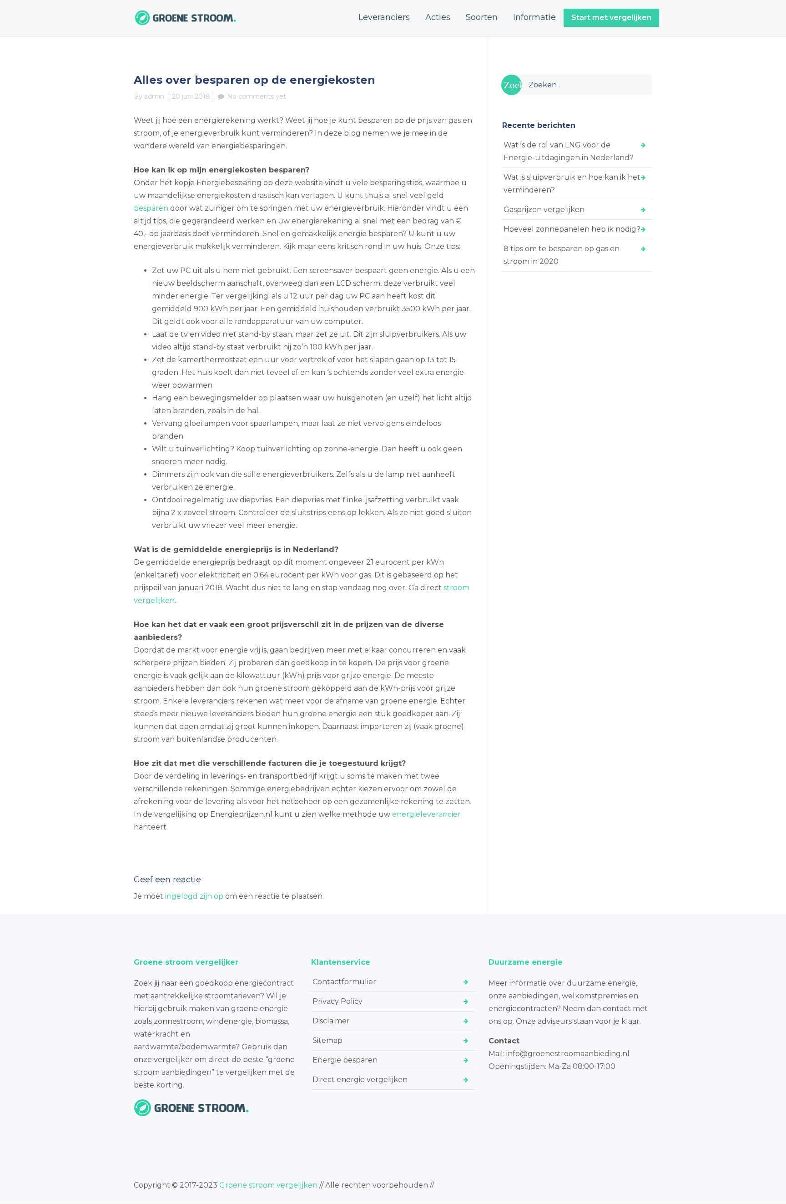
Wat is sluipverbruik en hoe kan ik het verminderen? (572, 183)
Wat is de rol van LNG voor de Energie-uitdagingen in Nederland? (569, 151)
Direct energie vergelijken (360, 1079)
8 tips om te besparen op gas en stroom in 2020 (562, 255)
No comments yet (256, 96)
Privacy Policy (337, 1001)
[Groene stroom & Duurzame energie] (185, 18)
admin (154, 96)
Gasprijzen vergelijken (544, 209)
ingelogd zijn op (194, 896)
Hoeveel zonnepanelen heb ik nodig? (572, 229)
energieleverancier (426, 814)
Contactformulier (344, 981)
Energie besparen (345, 1060)
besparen (151, 208)
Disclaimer (331, 1021)
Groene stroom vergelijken (268, 1185)
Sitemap (327, 1040)
